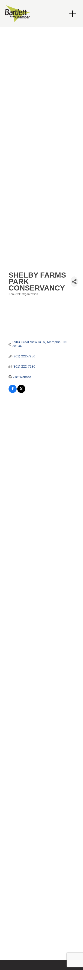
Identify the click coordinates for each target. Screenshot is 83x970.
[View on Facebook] (13, 392)
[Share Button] (74, 281)
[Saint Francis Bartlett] (14, 811)
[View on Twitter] (21, 392)
